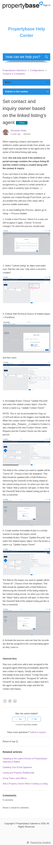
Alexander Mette (18, 130)
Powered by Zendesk (40, 842)
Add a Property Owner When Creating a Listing (25, 783)
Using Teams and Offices (15, 778)
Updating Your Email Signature (17, 767)
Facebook (5, 703)
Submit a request (38, 732)
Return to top (9, 741)
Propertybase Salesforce (14, 70)
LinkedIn (15, 703)
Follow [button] (21, 123)
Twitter (10, 703)
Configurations (37, 70)
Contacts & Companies (14, 73)
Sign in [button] (46, 5)
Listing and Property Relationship (18, 772)
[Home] (23, 5)
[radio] (18, 719)
